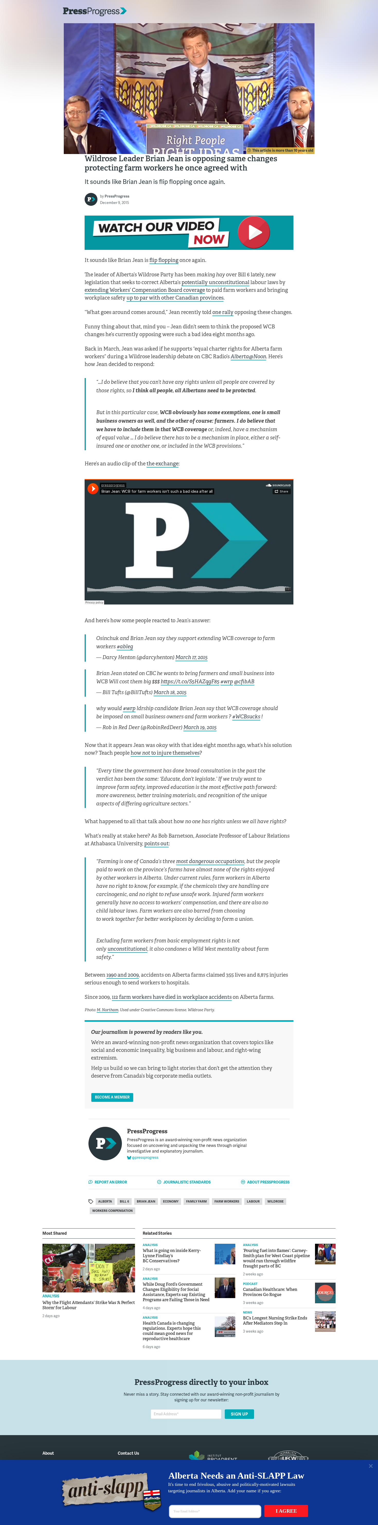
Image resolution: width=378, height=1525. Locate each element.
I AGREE (286, 1511)
